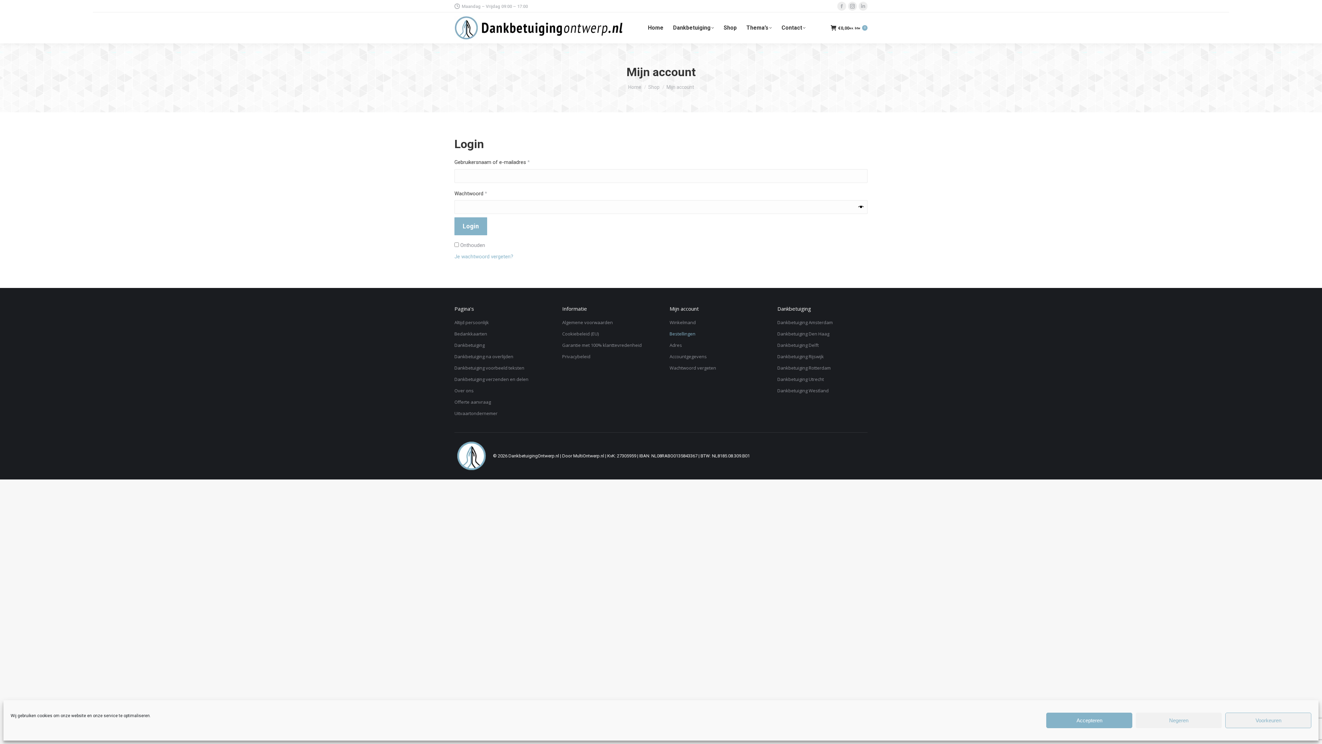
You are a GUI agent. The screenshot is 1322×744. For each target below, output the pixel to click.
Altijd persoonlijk (471, 322)
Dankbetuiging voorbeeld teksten (489, 368)
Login (471, 226)
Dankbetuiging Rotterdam (804, 368)
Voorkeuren (1268, 720)
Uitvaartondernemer (475, 413)
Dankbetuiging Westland (803, 391)
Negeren (1178, 720)
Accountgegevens (688, 356)
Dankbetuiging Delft (798, 345)
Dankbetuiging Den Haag (803, 334)
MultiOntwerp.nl (588, 455)
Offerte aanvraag (472, 402)
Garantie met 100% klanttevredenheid (602, 345)
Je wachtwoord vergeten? (483, 257)
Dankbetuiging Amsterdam (805, 322)
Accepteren (1089, 720)
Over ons (464, 391)
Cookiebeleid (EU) (580, 334)
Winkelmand (683, 322)
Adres (676, 345)
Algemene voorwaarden (587, 322)
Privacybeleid (576, 356)
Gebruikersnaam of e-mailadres (500, 162)
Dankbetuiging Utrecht (800, 379)
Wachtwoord (478, 193)
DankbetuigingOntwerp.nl (533, 455)
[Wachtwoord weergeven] (861, 207)
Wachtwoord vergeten (693, 368)
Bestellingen (682, 334)
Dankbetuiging (469, 345)
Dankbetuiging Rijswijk (800, 356)
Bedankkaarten (470, 334)
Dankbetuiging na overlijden (483, 356)
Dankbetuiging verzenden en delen (491, 379)
